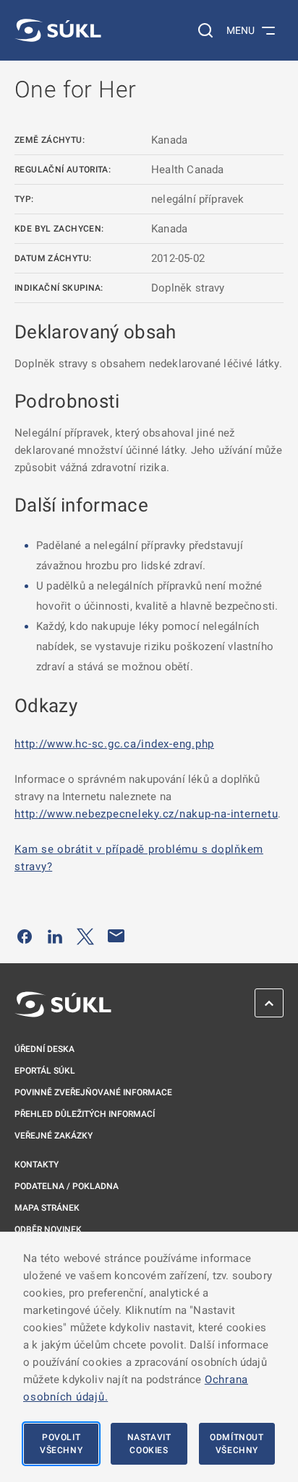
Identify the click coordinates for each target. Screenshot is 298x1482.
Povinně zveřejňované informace (93, 1092)
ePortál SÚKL (44, 1071)
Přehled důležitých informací (84, 1114)
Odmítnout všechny (236, 1443)
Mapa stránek (47, 1208)
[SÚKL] (57, 30)
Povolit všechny (61, 1443)
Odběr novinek (48, 1229)
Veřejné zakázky (53, 1136)
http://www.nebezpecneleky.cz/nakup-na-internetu (146, 813)
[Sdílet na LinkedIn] (55, 935)
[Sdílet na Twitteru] (85, 935)
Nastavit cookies (149, 1443)
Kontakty (36, 1164)
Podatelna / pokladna (66, 1186)
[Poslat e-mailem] (116, 935)
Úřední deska (44, 1049)
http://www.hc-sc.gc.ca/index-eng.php (114, 743)
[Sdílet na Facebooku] (24, 935)
